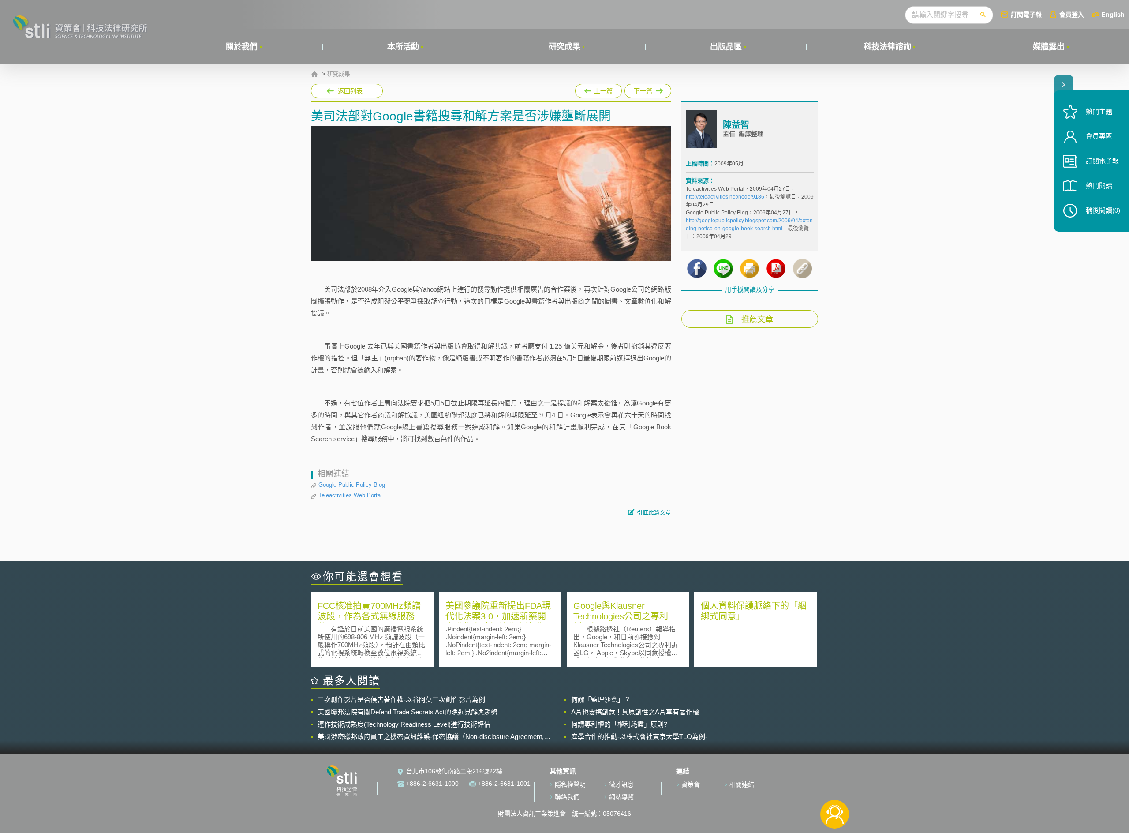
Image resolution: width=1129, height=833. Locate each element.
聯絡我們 (567, 796)
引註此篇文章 (654, 512)
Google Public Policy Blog (351, 484)
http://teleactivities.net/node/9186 (725, 197)
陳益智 (736, 125)
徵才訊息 (621, 784)
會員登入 (1071, 14)
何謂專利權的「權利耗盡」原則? (619, 724)
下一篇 (647, 89)
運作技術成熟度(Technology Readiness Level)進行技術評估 (404, 724)
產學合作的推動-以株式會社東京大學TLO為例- (639, 736)
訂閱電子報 (1026, 14)
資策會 (690, 784)
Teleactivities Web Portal (350, 495)
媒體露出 (1049, 47)
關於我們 (242, 47)
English (1113, 14)
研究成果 (564, 47)
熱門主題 (1099, 111)
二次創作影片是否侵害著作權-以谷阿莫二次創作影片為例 (401, 699)
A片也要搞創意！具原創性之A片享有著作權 (635, 712)
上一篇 (598, 89)
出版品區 (726, 47)
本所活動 (403, 47)
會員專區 (1099, 136)
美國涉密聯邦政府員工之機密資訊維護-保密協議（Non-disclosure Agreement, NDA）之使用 (431, 737)
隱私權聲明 (570, 784)
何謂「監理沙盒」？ (601, 699)
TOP (834, 785)
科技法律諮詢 (887, 47)
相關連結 (741, 784)
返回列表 (350, 90)
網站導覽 (621, 796)
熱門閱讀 (1099, 185)
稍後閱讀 (1103, 210)
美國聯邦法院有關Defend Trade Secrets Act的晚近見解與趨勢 (407, 712)
